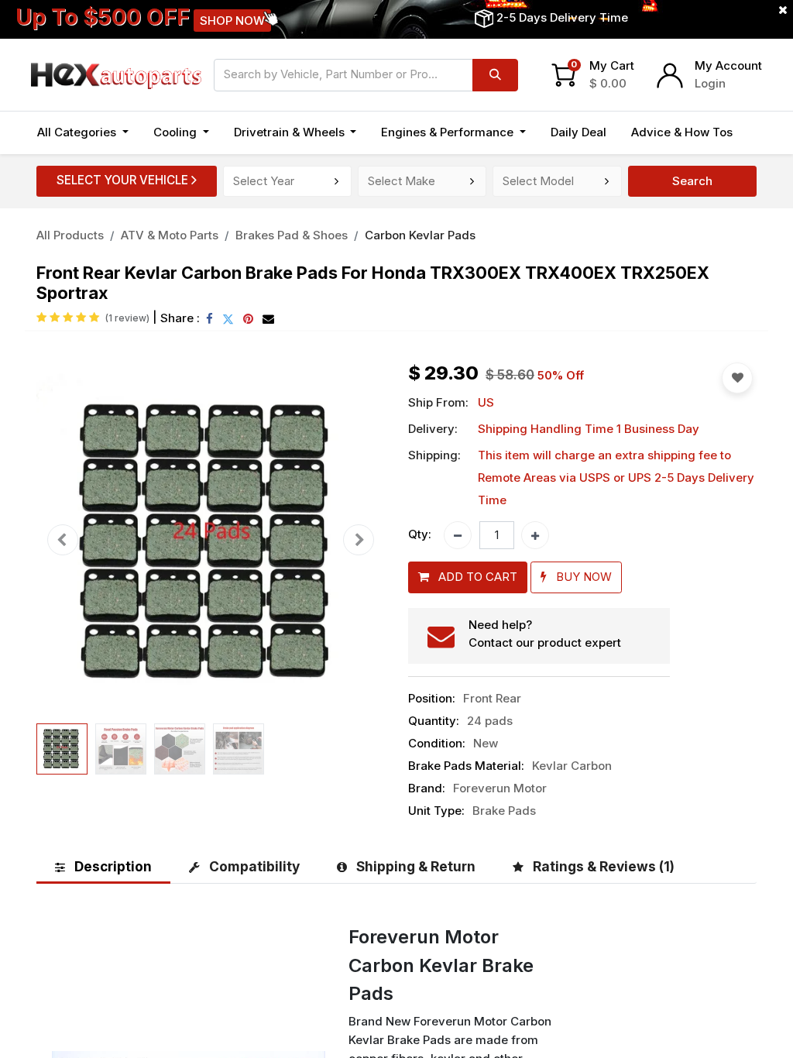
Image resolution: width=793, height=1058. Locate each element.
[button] (62, 540)
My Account (728, 65)
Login (710, 83)
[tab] (103, 866)
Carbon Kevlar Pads (420, 235)
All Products (70, 235)
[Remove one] (458, 535)
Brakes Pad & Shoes (291, 235)
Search (692, 180)
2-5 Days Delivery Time (562, 17)
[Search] (495, 75)
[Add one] (535, 535)
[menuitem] (578, 133)
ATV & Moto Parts (169, 235)
